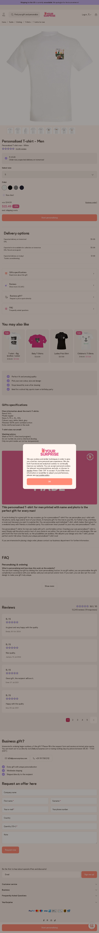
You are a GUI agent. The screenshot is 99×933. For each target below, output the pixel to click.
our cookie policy (42, 475)
